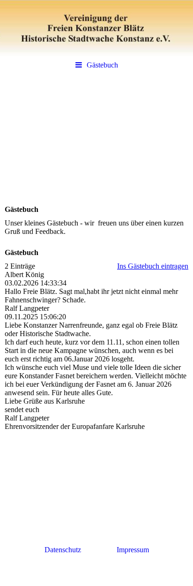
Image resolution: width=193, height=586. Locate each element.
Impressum (133, 550)
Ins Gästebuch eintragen (152, 266)
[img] (96, 28)
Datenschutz (64, 550)
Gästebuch (102, 65)
